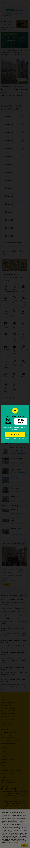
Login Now (15, 434)
